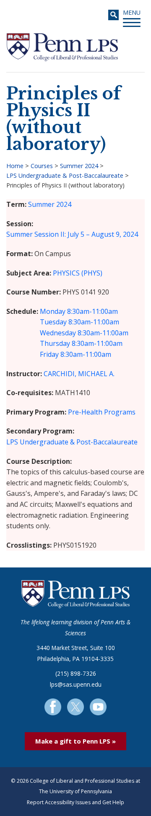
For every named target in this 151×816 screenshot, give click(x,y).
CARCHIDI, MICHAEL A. (79, 373)
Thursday (55, 343)
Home (14, 166)
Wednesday (58, 332)
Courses (42, 166)
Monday (52, 311)
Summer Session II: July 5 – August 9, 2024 (72, 234)
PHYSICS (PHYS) (77, 273)
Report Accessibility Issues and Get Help (75, 802)
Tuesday (53, 321)
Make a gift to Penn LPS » (75, 741)
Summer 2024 (79, 166)
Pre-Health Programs (101, 412)
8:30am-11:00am (92, 311)
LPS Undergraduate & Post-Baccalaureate (64, 175)
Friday (49, 354)
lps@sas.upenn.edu (76, 684)
